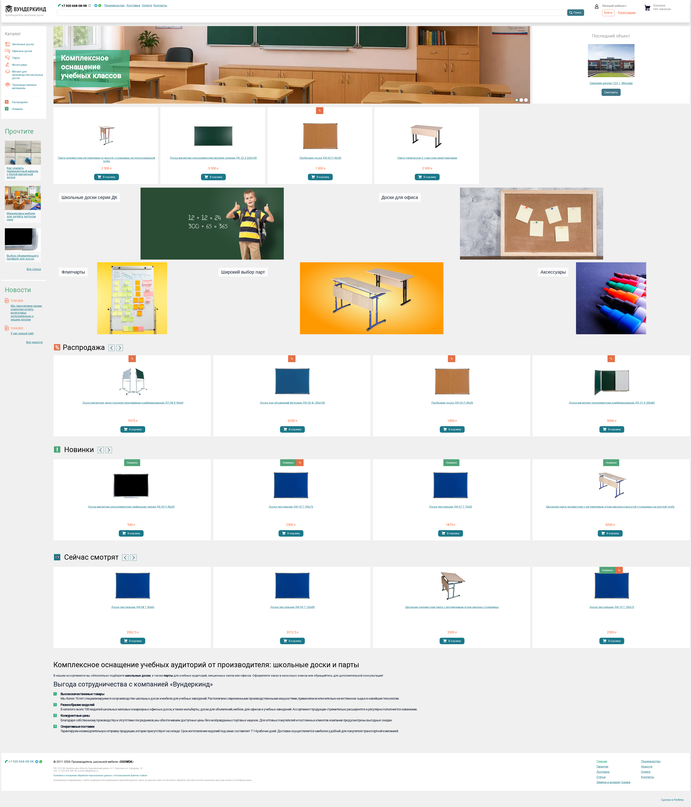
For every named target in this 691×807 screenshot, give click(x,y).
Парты (16, 58)
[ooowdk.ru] (25, 11)
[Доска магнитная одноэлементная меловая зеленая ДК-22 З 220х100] (213, 136)
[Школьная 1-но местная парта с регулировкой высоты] (610, 485)
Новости (646, 766)
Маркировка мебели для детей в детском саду (21, 216)
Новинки (17, 109)
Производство (114, 5)
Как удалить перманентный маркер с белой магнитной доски (22, 172)
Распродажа (20, 102)
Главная (602, 761)
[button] (516, 100)
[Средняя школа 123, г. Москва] (611, 76)
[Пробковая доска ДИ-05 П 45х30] (320, 136)
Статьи (601, 777)
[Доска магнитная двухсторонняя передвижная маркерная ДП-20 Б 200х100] (612, 586)
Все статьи (34, 269)
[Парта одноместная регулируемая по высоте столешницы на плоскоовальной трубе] (107, 136)
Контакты (160, 5)
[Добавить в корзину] (99, 177)
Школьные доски (23, 44)
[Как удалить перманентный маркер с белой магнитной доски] (23, 153)
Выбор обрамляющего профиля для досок (23, 257)
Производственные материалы (24, 86)
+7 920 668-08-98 (74, 6)
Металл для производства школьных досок (27, 75)
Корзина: (659, 5)
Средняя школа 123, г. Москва (611, 83)
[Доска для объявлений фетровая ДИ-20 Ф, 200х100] (292, 381)
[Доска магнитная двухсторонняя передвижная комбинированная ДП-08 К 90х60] (133, 381)
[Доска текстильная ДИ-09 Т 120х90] (133, 586)
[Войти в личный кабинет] (597, 7)
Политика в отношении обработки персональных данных (82, 775)
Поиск (577, 12)
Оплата (147, 5)
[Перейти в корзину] (647, 9)
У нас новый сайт (22, 333)
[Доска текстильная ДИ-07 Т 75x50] (291, 485)
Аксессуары (19, 64)
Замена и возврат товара (613, 782)
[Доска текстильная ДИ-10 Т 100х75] (131, 485)
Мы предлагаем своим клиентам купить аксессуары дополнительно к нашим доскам (26, 312)
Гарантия (602, 766)
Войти (608, 12)
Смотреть (611, 92)
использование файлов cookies (130, 775)
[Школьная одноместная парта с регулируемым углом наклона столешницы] (292, 586)
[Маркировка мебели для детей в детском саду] (23, 198)
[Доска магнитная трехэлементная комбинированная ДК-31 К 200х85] (612, 381)
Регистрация (627, 12)
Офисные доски (22, 51)
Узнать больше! (111, 88)
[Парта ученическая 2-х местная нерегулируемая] (427, 136)
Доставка (133, 5)
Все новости (34, 342)
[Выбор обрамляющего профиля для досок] (23, 240)
